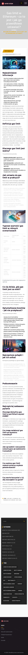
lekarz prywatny (16, 600)
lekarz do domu (7, 570)
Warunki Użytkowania (6, 632)
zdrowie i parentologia (9, 558)
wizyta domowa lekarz (9, 583)
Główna (14, 30)
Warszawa (16, 573)
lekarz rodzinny (7, 577)
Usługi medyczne (7, 536)
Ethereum (15, 498)
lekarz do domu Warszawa (11, 530)
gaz (20, 498)
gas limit (9, 498)
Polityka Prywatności (6, 634)
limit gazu (18, 500)
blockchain (6, 600)
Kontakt (3, 640)
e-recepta (14, 597)
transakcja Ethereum (9, 500)
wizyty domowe (18, 570)
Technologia (6, 549)
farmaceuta (6, 597)
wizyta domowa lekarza (9, 590)
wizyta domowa (7, 573)
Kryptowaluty (8, 51)
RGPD (2, 637)
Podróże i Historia (8, 552)
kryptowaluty (11, 580)
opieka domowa (18, 577)
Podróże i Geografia (8, 555)
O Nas (2, 629)
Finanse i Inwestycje (8, 542)
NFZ (4, 580)
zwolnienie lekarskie (8, 587)
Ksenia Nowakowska (10, 54)
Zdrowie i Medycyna (8, 539)
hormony (20, 583)
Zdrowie (5, 533)
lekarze (20, 590)
